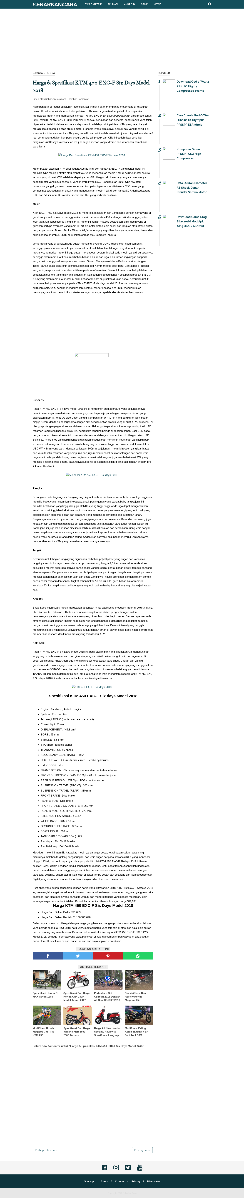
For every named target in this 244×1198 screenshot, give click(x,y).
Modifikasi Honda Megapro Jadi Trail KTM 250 (44, 1032)
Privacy (135, 1181)
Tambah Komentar (79, 99)
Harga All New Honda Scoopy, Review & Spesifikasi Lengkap (107, 1032)
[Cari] (209, 4)
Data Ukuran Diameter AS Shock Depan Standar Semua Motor (192, 187)
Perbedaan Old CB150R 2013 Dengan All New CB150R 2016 (107, 996)
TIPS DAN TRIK (93, 4)
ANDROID (129, 4)
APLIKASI (113, 4)
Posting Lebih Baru (46, 1150)
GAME (144, 4)
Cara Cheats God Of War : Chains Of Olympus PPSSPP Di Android (193, 120)
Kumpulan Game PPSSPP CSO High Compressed (189, 154)
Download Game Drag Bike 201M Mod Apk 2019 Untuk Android (192, 221)
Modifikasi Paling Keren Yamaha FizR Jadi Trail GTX (136, 1032)
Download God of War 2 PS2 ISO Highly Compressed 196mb (193, 86)
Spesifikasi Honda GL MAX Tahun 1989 (46, 995)
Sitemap (89, 1181)
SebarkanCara (55, 4)
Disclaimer (153, 1181)
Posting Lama (142, 1150)
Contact (120, 1181)
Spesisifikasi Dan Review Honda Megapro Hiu (135, 996)
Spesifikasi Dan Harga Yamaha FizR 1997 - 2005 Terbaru (76, 1032)
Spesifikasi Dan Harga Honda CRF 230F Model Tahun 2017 (76, 996)
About (104, 1181)
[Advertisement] (122, 41)
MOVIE (157, 4)
